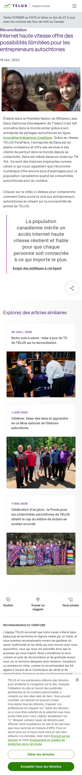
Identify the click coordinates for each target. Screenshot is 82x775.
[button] (74, 6)
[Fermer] (77, 679)
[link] (27, 137)
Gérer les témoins (41, 754)
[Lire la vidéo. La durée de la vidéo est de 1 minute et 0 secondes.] (41, 89)
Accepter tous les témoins (40, 766)
